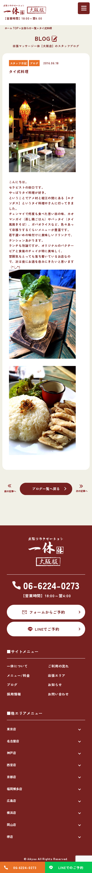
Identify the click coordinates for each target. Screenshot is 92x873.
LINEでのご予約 (71, 867)
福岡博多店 (14, 789)
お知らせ (55, 684)
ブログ (12, 684)
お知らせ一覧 (28, 28)
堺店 (10, 836)
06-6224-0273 (25, 867)
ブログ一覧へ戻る (46, 488)
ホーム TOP (12, 28)
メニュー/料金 (18, 675)
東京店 (11, 729)
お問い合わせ (58, 694)
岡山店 (11, 824)
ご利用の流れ (58, 666)
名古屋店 (13, 741)
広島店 (11, 800)
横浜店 (11, 812)
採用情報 (14, 694)
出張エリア (56, 675)
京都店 (11, 777)
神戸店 (11, 753)
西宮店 (11, 765)
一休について (17, 666)
